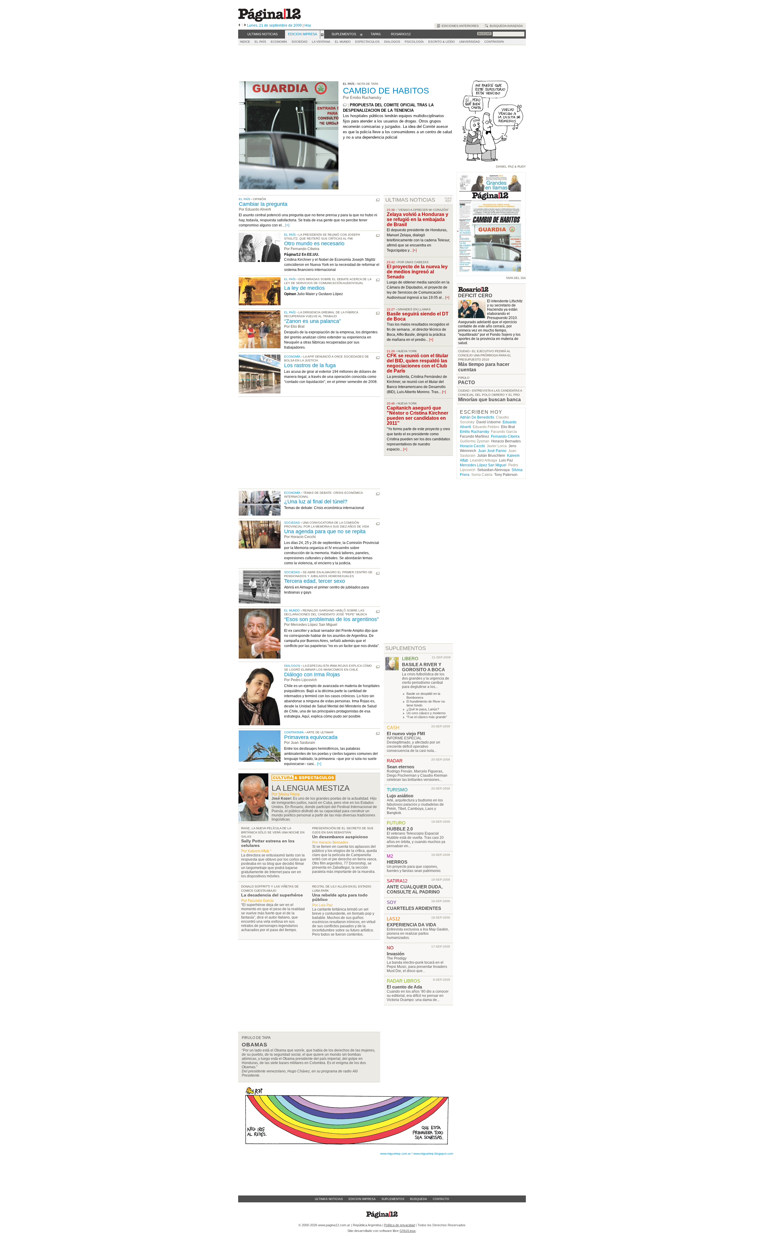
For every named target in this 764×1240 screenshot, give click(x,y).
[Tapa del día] (491, 273)
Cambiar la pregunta (263, 204)
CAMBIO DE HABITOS (386, 90)
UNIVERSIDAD (469, 41)
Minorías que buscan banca (489, 399)
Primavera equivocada (311, 737)
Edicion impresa (362, 1199)
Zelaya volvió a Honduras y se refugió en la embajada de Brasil (417, 219)
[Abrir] (322, 34)
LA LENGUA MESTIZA (310, 788)
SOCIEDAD (299, 41)
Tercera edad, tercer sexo (314, 581)
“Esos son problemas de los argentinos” (331, 619)
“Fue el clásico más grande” (426, 717)
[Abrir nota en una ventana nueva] (344, 105)
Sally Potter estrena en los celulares (268, 843)
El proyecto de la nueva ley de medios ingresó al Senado (417, 271)
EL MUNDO (343, 41)
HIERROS (397, 862)
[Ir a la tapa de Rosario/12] (473, 290)
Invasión (395, 953)
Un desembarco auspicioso (340, 836)
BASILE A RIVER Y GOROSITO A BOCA (423, 667)
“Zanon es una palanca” (312, 321)
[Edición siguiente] (245, 25)
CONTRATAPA (494, 41)
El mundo (292, 610)
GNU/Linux (408, 1231)
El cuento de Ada (404, 986)
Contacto (441, 1199)
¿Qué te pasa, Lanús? (422, 709)
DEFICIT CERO (475, 295)
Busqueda (418, 1199)
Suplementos (392, 1199)
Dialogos (292, 665)
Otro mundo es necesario (314, 243)
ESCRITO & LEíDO (441, 41)
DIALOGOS (392, 41)
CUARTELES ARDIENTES (414, 908)
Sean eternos (400, 766)
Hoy (307, 25)
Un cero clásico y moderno (426, 713)
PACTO (466, 382)
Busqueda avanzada (505, 25)
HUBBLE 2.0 (400, 828)
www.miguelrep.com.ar (395, 1153)
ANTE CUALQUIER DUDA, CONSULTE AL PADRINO (415, 889)
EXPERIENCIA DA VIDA (411, 924)
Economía (292, 356)
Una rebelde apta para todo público (340, 897)
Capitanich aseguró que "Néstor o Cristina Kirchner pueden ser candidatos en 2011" (417, 415)
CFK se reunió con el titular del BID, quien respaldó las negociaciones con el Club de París (417, 363)
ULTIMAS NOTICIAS (410, 200)
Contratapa (294, 732)
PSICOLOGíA (414, 41)
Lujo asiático (400, 795)
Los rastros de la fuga (310, 365)
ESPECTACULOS (367, 41)
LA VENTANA (321, 41)
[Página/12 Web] (269, 20)
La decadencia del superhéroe (272, 895)
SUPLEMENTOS (405, 648)
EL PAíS (260, 41)
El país (244, 199)
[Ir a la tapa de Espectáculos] (303, 779)
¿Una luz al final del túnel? (315, 502)
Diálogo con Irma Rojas (312, 675)
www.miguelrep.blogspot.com (433, 1153)
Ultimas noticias (329, 1199)
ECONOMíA (279, 41)
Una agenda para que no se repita (325, 531)
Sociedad (292, 522)
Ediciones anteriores (459, 25)
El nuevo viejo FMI (406, 733)
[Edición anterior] (239, 25)
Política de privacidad (399, 1225)
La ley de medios (304, 288)
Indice (245, 41)
